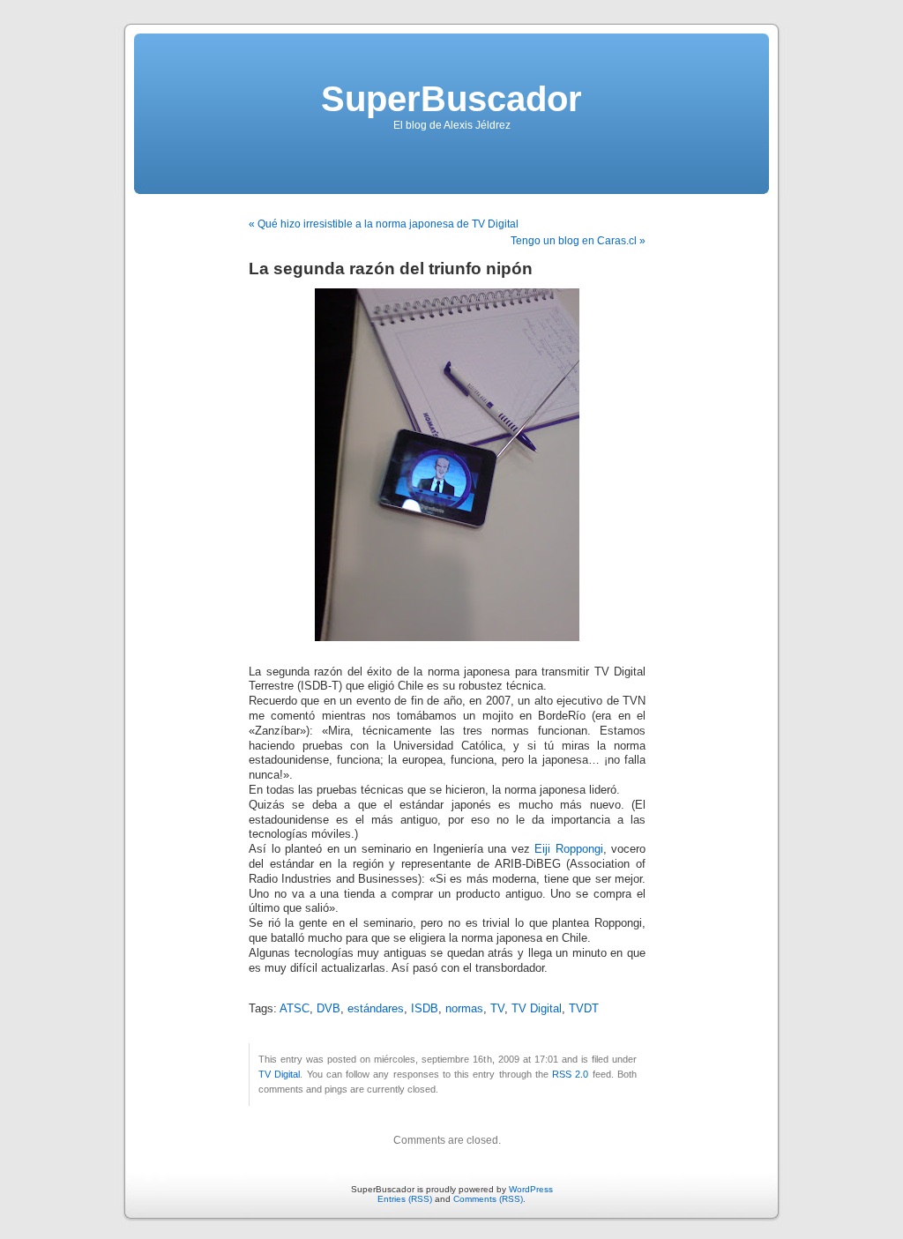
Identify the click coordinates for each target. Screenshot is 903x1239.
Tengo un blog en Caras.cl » (578, 241)
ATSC (295, 1009)
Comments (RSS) (488, 1199)
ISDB (424, 1009)
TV (497, 1009)
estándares (375, 1009)
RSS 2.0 (570, 1074)
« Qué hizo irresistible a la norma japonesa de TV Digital (384, 224)
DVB (328, 1009)
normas (464, 1009)
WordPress (531, 1189)
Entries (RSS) (404, 1199)
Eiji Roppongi (568, 849)
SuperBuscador (451, 98)
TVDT (584, 1009)
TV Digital (536, 1009)
